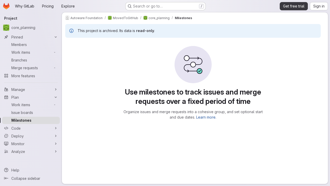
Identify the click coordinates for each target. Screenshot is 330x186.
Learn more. (206, 117)
